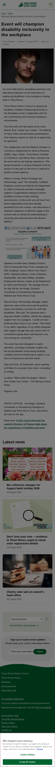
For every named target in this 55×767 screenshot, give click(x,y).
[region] (27, 750)
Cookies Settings (27, 754)
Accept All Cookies (27, 762)
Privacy (40, 749)
